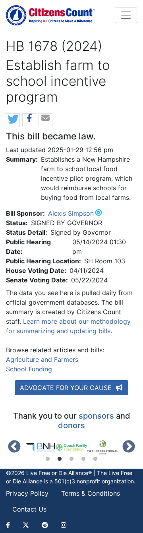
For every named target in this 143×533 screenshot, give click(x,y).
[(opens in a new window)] (40, 447)
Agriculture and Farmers (42, 359)
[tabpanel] (40, 447)
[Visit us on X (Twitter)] (25, 525)
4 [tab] (83, 459)
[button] (12, 120)
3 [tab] (71, 459)
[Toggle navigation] (126, 15)
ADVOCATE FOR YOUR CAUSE (67, 388)
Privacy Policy (27, 493)
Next (128, 447)
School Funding (29, 369)
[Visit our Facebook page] (11, 525)
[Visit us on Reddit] (44, 525)
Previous (14, 447)
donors (71, 425)
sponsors (96, 416)
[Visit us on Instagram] (63, 525)
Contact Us (29, 509)
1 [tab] (48, 459)
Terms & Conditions (90, 493)
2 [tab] (60, 459)
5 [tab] (95, 459)
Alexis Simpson (71, 213)
